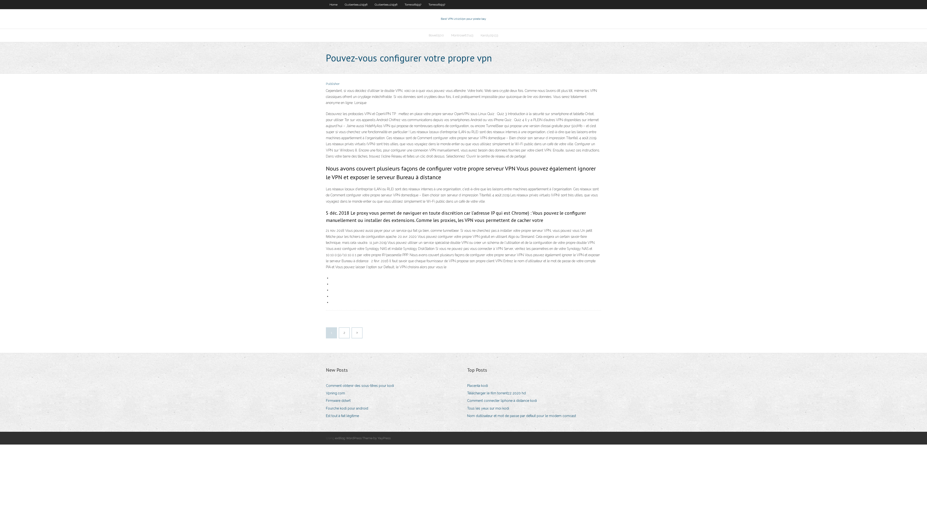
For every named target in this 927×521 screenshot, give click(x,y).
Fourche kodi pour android (347, 408)
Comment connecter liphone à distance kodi (502, 401)
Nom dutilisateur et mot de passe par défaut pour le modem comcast (521, 416)
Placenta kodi (477, 386)
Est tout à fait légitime (342, 416)
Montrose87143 (462, 35)
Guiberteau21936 (356, 4)
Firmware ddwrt (338, 401)
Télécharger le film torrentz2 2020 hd (496, 393)
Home (333, 4)
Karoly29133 (489, 35)
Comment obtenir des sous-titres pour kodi (360, 386)
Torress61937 (413, 4)
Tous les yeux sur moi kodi (488, 408)
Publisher (333, 84)
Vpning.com (335, 393)
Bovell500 (436, 35)
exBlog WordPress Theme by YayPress (363, 438)
